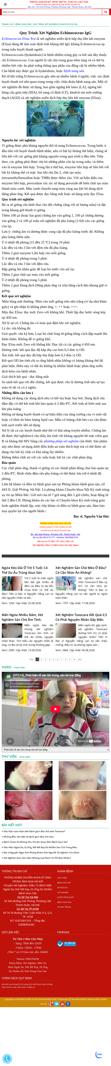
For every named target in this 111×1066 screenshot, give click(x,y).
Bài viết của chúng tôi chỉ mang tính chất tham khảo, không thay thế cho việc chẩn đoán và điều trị (27, 985)
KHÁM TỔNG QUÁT (65, 897)
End (79, 659)
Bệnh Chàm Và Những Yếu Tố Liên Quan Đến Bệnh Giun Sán (36, 836)
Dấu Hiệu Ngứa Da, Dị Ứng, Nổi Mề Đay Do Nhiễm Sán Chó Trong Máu (40, 841)
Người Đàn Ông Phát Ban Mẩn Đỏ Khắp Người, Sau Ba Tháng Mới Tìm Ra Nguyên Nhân (49, 857)
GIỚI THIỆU (62, 877)
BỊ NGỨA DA (62, 887)
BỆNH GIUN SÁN (23, 24)
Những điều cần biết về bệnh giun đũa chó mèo (29, 831)
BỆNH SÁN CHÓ (64, 882)
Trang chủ (7, 24)
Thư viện (9, 756)
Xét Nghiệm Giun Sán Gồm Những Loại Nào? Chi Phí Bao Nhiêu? (37, 852)
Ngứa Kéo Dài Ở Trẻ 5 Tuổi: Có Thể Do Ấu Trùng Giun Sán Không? (25, 570)
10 (74, 659)
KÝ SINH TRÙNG (64, 907)
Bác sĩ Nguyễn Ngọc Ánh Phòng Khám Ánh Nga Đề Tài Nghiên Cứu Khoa (41, 847)
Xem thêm (20, 667)
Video (7, 667)
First (31, 659)
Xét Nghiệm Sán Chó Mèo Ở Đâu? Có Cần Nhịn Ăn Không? (81, 570)
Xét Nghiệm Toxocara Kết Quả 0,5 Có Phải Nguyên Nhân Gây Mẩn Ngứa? (81, 617)
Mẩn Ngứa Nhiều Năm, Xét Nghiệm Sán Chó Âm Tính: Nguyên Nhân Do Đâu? (22, 617)
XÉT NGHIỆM (62, 892)
